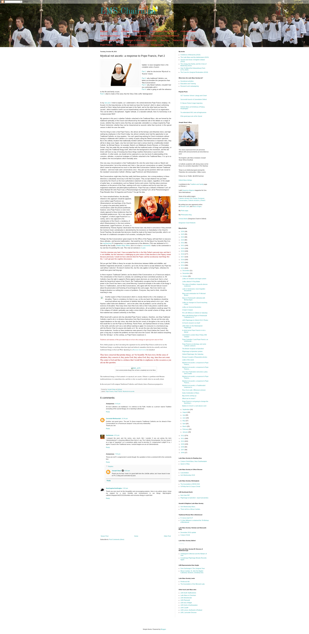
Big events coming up (189, 396)
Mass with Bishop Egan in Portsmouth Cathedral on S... (194, 316)
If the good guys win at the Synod (191, 116)
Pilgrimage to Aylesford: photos (192, 351)
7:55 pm (117, 454)
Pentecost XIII (184, 581)
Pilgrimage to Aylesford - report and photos (194, 498)
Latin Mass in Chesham (188, 595)
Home (136, 536)
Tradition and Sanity (196, 184)
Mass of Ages (197, 206)
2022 (183, 243)
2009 (183, 444)
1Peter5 (202, 200)
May (184, 421)
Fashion (127, 36)
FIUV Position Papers (110, 36)
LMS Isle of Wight (186, 603)
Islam (185, 36)
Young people (157, 45)
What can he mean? (188, 398)
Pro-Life (120, 45)
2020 (183, 248)
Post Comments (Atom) (116, 539)
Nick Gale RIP (185, 495)
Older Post (167, 536)
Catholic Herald (184, 198)
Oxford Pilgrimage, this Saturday (192, 354)
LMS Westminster (186, 598)
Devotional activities (187, 81)
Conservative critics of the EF (163, 31)
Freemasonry (141, 36)
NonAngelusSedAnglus (114, 488)
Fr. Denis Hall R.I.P (186, 518)
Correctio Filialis (188, 31)
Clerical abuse (139, 31)
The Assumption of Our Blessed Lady (192, 584)
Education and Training (188, 83)
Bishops (104, 31)
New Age (165, 40)
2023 (183, 240)
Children (125, 31)
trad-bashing (107, 243)
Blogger (163, 629)
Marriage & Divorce (134, 40)
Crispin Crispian (187, 310)
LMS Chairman (128, 11)
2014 (183, 265)
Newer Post (104, 536)
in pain (143, 248)
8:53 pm (127, 471)
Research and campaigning (189, 86)
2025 (183, 234)
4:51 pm (116, 435)
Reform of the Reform (137, 45)
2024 (183, 237)
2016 (183, 259)
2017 (183, 257)
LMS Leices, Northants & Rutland (191, 610)
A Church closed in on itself (191, 323)
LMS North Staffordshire (188, 593)
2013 (183, 268)
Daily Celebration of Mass (190, 393)
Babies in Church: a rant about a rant (194, 406)
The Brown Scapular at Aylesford (193, 349)
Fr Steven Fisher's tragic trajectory (191, 103)
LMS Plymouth (185, 600)
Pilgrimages (191, 40)
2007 (183, 450)
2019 (183, 251)
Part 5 (102, 94)
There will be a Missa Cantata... (190, 509)
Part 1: (144, 71)
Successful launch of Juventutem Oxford (193, 99)
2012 (183, 435)
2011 (183, 438)
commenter (147, 245)
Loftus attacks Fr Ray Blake (191, 281)
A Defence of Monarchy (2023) (190, 55)
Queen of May (185, 464)
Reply (108, 412)
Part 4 (144, 89)
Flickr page (184, 210)
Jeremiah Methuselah (113, 418)
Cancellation (184, 473)
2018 (183, 254)
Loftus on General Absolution (191, 307)
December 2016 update (188, 532)
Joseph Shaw (116, 471)
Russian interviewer (139, 350)
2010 (183, 441)
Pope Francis (106, 45)
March (185, 426)
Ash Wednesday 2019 (187, 475)
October (185, 276)
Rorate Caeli (185, 206)
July (184, 415)
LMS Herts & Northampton (189, 605)
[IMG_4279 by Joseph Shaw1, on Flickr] (135, 368)
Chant (114, 31)
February (186, 429)
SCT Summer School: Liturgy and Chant (193, 95)
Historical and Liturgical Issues (165, 36)
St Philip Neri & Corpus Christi (190, 486)
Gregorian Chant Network (187, 223)
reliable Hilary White (123, 245)
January (185, 432)
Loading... (182, 543)
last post (108, 103)
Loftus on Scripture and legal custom (194, 279)
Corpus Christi (185, 535)
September (186, 409)
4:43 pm (117, 404)
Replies (110, 466)
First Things (193, 198)
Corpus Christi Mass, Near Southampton (193, 461)
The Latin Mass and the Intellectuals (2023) (194, 57)
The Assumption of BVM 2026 (190, 484)
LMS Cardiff (184, 608)
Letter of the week (188, 360)
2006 (183, 452)
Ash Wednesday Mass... (188, 507)
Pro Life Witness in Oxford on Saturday (194, 313)
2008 (183, 447)
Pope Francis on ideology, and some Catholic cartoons (194, 345)
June (184, 418)
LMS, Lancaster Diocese (188, 612)
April (184, 423)
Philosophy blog (186, 215)
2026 (183, 231)
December (186, 270)
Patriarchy (177, 40)
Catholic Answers (193, 200)
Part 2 (144, 78)
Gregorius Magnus (188, 190)
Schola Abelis (183, 219)
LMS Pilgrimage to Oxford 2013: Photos (195, 320)
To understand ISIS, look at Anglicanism (193, 112)
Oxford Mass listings (185, 180)
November (186, 273)
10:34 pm (125, 418)
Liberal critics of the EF (110, 40)
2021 (183, 245)
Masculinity (152, 40)
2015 (183, 262)
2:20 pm (125, 488)
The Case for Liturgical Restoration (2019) (194, 72)
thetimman (109, 435)
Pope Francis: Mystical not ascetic (124, 391)
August (185, 412)
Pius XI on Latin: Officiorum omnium (194, 390)
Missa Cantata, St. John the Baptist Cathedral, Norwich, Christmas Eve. (192, 572)
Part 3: (144, 85)
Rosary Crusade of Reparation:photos (194, 357)
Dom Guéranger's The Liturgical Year (192, 568)
